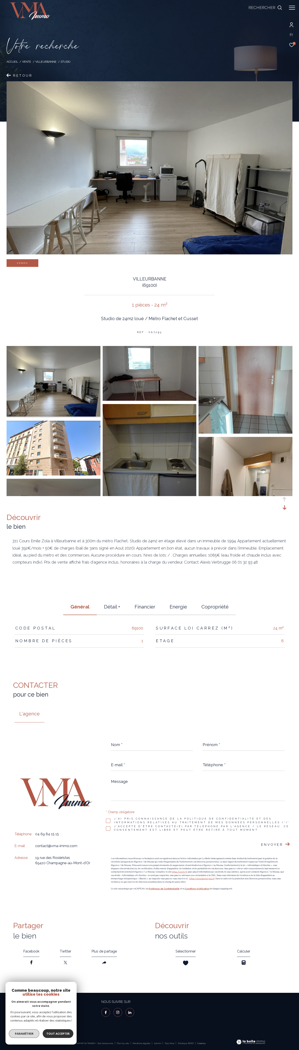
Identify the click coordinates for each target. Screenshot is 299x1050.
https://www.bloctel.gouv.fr (202, 879)
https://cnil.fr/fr (179, 872)
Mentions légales (142, 1043)
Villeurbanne (45, 61)
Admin (158, 1043)
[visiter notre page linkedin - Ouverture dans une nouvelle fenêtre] (129, 1012)
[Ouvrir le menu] (292, 7)
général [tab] (80, 607)
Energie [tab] (178, 607)
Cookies (201, 1043)
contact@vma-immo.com (56, 846)
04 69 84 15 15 (47, 834)
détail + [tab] (112, 607)
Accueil (12, 61)
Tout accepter (58, 1034)
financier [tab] (145, 607)
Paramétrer (24, 1034)
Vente (26, 61)
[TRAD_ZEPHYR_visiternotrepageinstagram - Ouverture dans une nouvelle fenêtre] (117, 1012)
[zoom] (53, 415)
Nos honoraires (105, 1043)
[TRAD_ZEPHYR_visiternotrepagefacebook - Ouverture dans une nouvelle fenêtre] (105, 1012)
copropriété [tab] (215, 607)
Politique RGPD (186, 1043)
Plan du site (123, 1043)
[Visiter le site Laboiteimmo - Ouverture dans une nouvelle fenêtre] (251, 1042)
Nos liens (170, 1043)
